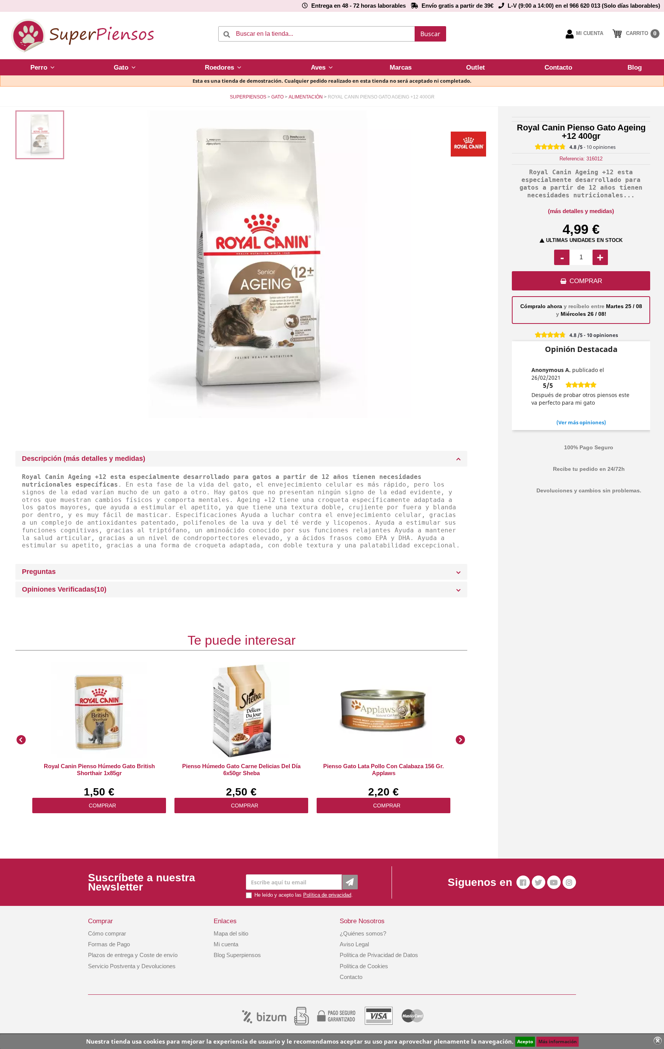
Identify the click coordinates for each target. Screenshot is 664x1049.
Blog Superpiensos (237, 955)
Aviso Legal (354, 944)
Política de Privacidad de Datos (379, 955)
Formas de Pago (109, 944)
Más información (557, 1041)
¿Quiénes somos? (363, 933)
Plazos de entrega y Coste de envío (133, 955)
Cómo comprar (107, 933)
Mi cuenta (226, 944)
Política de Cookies (364, 966)
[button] (42, 67)
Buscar (430, 34)
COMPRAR (585, 281)
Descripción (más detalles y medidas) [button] (83, 458)
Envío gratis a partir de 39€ (457, 5)
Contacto (351, 977)
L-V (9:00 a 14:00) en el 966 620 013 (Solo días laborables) (584, 5)
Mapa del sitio (231, 933)
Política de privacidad (327, 895)
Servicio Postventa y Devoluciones (132, 966)
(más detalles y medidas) (581, 211)
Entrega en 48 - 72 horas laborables (358, 5)
